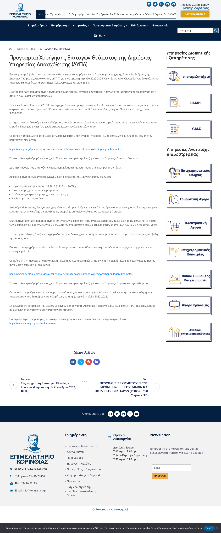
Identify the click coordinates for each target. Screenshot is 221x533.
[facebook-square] (149, 4)
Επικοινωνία (160, 25)
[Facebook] (73, 362)
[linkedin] (167, 4)
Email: (30, 490)
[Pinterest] (88, 362)
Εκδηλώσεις (138, 25)
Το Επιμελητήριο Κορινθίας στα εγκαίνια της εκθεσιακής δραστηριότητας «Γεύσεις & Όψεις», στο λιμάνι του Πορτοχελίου (115, 14)
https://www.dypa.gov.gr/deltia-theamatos (32, 323)
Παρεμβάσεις (75, 457)
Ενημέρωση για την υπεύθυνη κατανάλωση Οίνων (81, 491)
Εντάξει (210, 528)
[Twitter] (80, 362)
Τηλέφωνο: (30, 476)
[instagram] (161, 4)
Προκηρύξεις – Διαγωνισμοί (84, 469)
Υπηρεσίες (80, 25)
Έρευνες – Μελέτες (79, 463)
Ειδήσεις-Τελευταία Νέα (56, 49)
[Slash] (85, 381)
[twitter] (155, 4)
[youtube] (173, 4)
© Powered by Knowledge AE (111, 509)
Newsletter (73, 481)
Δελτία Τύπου (75, 452)
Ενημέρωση (59, 25)
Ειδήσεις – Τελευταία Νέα (83, 446)
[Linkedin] (96, 362)
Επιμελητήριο (36, 25)
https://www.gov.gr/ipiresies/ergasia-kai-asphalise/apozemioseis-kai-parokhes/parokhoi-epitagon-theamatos (71, 274)
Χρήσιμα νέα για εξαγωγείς (84, 475)
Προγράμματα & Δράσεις (109, 25)
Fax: (26, 483)
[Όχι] (217, 528)
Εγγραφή (160, 475)
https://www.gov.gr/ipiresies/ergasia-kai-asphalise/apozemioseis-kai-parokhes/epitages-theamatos (65, 149)
